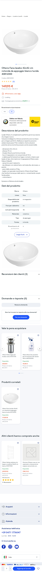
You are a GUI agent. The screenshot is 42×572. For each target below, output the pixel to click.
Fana (24, 195)
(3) (14, 82)
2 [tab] (17, 64)
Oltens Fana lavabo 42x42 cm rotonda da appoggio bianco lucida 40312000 (9, 410)
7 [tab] (23, 64)
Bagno (9, 16)
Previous (2, 348)
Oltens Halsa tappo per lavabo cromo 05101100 (9, 355)
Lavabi (26, 16)
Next (39, 348)
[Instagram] (10, 547)
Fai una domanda (21, 317)
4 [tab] (19, 64)
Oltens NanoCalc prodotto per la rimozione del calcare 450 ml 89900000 (31, 356)
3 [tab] (18, 64)
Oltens (25, 191)
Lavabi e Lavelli (17, 16)
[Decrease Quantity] (3, 568)
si (11, 111)
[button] (29, 101)
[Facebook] (4, 547)
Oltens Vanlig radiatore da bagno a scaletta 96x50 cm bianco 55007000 (10, 464)
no (5, 111)
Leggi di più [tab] (20, 235)
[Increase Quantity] (10, 568)
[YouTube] (17, 547)
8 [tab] (24, 64)
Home (3, 16)
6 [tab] (22, 64)
